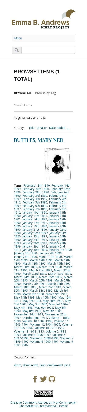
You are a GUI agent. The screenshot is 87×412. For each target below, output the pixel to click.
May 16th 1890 (46, 297)
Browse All (22, 93)
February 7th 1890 (34, 209)
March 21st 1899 (40, 270)
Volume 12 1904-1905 (45, 324)
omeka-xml (55, 365)
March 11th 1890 (50, 257)
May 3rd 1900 (37, 304)
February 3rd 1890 (34, 196)
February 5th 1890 (34, 202)
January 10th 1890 (34, 212)
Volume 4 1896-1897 (36, 335)
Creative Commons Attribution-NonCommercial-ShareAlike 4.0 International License (44, 404)
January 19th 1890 (34, 226)
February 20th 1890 (35, 189)
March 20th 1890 (25, 267)
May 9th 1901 (52, 311)
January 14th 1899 (34, 219)
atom (17, 365)
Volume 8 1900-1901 (44, 341)
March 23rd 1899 (59, 274)
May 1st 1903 (31, 301)
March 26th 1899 (41, 280)
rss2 (67, 365)
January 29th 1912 (34, 246)
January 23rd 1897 (34, 236)
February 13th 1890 (36, 185)
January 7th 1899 (50, 253)
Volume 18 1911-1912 (49, 328)
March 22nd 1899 (34, 274)
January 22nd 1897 (35, 233)
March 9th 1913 (56, 294)
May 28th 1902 (53, 301)
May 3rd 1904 (58, 304)
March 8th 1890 (33, 294)
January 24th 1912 (34, 240)
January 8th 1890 (25, 257)
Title (31, 128)
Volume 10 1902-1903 (37, 321)
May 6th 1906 (43, 308)
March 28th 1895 (25, 287)
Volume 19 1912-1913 (29, 331)
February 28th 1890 (35, 192)
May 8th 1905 (31, 311)
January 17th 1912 (34, 223)
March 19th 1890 (59, 263)
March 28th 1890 (59, 284)
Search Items (23, 105)
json (43, 365)
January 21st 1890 (34, 230)
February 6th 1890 (34, 206)
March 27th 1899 (34, 284)
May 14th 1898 (24, 297)
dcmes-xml (30, 365)
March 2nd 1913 (50, 287)
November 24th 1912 (28, 314)
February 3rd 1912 (34, 199)
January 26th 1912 (34, 243)
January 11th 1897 (34, 216)
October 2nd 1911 (34, 318)
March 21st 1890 (50, 267)
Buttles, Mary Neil (39, 140)
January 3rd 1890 (60, 250)
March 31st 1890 (40, 290)
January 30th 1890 (34, 250)
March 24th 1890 (25, 277)
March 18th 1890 (34, 263)
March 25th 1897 (50, 277)
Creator (42, 128)
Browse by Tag (45, 93)
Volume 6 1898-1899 (44, 338)
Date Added (57, 128)
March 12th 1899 (41, 260)
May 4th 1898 (23, 308)
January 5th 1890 (25, 253)
